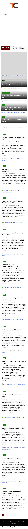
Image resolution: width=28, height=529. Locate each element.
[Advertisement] (14, 31)
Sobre (4, 521)
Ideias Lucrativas (6, 92)
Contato (14, 523)
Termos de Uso (21, 521)
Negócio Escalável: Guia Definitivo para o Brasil (21, 47)
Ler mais (4, 155)
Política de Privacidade (12, 521)
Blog (3, 80)
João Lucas (5, 141)
